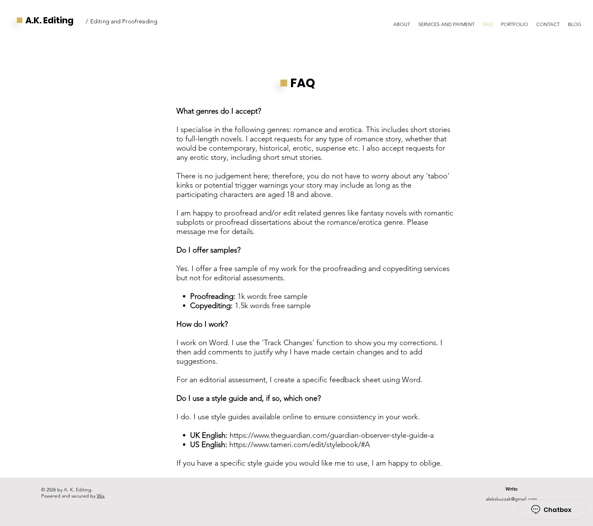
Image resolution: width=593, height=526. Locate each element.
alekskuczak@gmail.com (511, 499)
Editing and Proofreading (123, 21)
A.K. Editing (49, 20)
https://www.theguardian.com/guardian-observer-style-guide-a (332, 435)
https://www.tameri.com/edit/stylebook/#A (299, 444)
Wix (101, 496)
